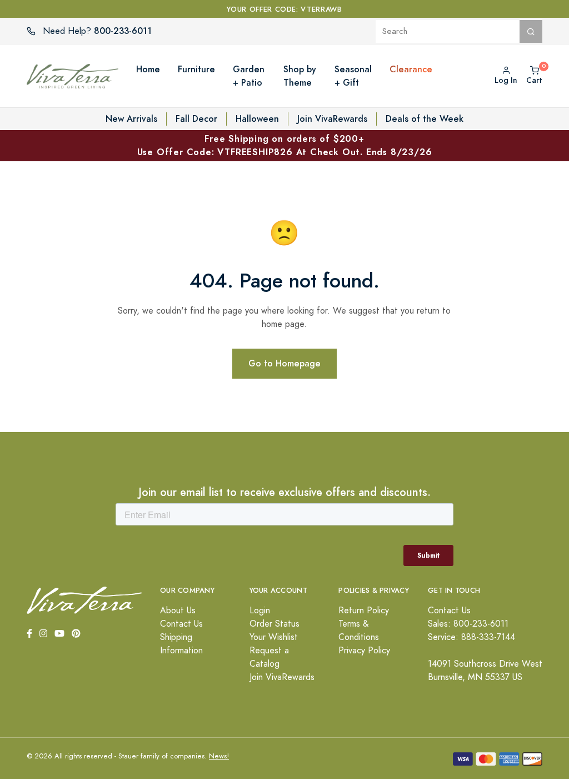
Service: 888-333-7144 (471, 637)
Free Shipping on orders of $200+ (284, 145)
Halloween (257, 118)
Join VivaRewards (332, 118)
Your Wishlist (273, 637)
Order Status (274, 624)
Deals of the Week (424, 118)
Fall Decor (196, 118)
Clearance (411, 69)
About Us (178, 610)
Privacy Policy (364, 650)
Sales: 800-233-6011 (468, 624)
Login (259, 610)
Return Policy (363, 610)
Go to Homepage (284, 363)
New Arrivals (131, 118)
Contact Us (181, 624)
